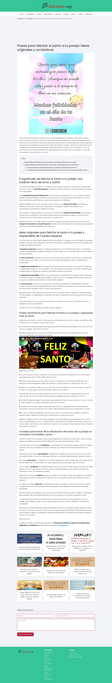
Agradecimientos (49, 652)
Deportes (58, 14)
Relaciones (88, 14)
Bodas (73, 14)
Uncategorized (48, 679)
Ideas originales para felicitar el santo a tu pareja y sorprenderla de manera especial (52, 165)
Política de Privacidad (75, 657)
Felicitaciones (48, 668)
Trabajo (66, 14)
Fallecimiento (48, 663)
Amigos (46, 655)
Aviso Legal (72, 652)
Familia (39, 14)
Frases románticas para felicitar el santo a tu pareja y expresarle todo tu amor (52, 167)
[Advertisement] (56, 31)
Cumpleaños (30, 14)
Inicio (21, 14)
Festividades (48, 14)
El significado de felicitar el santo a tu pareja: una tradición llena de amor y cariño (50, 162)
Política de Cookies (75, 655)
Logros (80, 14)
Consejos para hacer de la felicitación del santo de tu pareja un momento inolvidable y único (58, 170)
